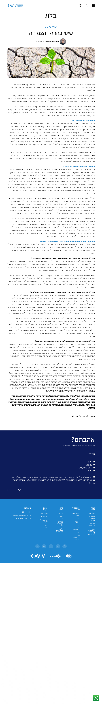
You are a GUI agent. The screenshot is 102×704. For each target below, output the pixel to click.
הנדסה (77, 532)
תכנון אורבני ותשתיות (76, 527)
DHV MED (44, 514)
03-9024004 (26, 512)
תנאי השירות (20, 480)
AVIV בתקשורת (59, 530)
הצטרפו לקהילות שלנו (60, 524)
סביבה (77, 522)
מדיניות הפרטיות (58, 480)
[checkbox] (51, 466)
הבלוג (61, 514)
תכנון (78, 519)
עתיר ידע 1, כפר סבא (23, 519)
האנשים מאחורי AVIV (92, 519)
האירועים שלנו (60, 518)
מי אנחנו (92, 514)
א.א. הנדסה (45, 526)
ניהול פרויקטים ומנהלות (76, 537)
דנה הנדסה (44, 517)
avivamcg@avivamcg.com (22, 515)
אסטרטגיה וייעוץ (76, 514)
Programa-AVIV (44, 521)
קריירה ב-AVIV (92, 525)
